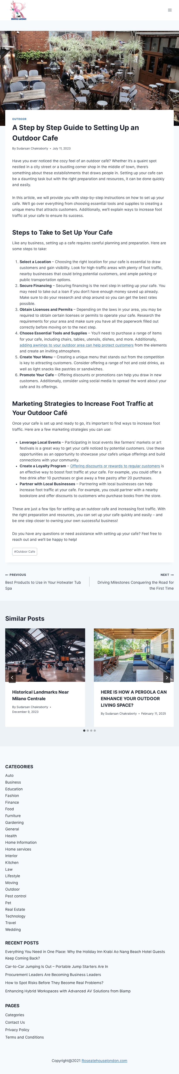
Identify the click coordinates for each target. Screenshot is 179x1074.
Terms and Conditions (24, 1037)
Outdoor (19, 119)
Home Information (21, 842)
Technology (15, 916)
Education (14, 789)
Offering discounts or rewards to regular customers (115, 466)
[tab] (84, 730)
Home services (18, 849)
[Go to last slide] (12, 677)
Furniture (13, 816)
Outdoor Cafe (24, 551)
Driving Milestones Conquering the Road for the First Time (136, 582)
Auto (9, 775)
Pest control (15, 896)
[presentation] (45, 655)
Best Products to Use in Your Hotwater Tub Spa (43, 582)
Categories (14, 1015)
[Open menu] (170, 10)
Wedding (13, 929)
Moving (11, 883)
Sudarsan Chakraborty (32, 148)
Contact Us (15, 1022)
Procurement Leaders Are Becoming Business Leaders (53, 974)
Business (13, 782)
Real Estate (15, 909)
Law (9, 869)
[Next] (166, 677)
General (12, 829)
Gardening (14, 822)
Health (11, 836)
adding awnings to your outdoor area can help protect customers (77, 345)
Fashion (12, 795)
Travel (10, 923)
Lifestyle (12, 876)
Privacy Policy (17, 1030)
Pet (8, 903)
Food (9, 809)
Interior (11, 856)
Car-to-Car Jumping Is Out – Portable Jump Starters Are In (56, 966)
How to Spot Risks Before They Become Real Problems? (54, 983)
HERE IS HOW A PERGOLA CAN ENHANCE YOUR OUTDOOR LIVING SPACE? (134, 698)
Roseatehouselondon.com (104, 1060)
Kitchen (12, 862)
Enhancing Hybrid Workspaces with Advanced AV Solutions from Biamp (68, 991)
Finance (12, 802)
